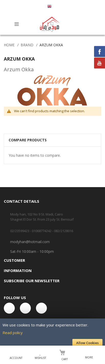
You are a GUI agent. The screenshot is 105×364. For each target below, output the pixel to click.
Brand (27, 44)
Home (9, 44)
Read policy (13, 332)
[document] (52, 334)
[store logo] (50, 24)
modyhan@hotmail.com (30, 241)
